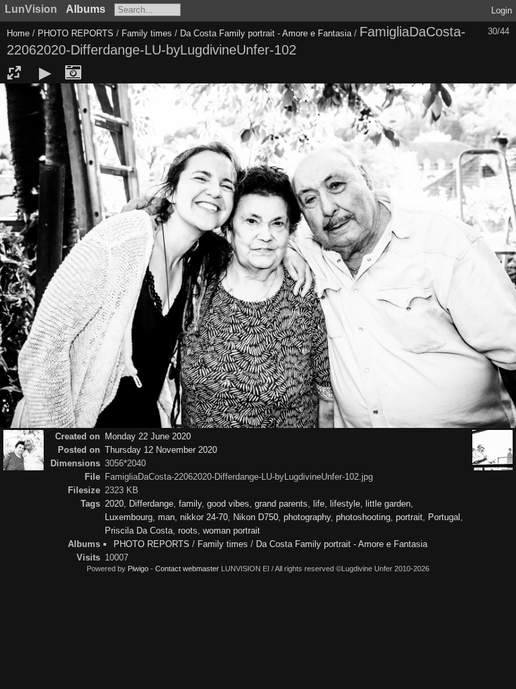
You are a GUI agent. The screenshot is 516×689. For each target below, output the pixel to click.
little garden (388, 504)
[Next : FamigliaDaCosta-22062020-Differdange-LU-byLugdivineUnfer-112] (492, 450)
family (190, 504)
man (166, 517)
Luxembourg (129, 517)
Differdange (151, 504)
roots (188, 530)
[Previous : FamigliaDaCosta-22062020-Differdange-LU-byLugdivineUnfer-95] (23, 450)
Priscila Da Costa (139, 530)
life (319, 504)
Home (18, 33)
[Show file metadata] (73, 72)
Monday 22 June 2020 (148, 436)
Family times (148, 33)
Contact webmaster (187, 569)
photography (307, 517)
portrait (409, 517)
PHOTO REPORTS (76, 33)
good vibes (228, 504)
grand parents (281, 504)
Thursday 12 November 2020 (161, 450)
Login (501, 10)
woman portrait (231, 530)
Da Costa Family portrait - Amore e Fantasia (265, 33)
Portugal (444, 517)
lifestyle (345, 504)
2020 (114, 504)
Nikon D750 (255, 517)
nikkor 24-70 (204, 517)
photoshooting (363, 517)
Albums (85, 9)
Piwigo (138, 569)
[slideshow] (45, 72)
